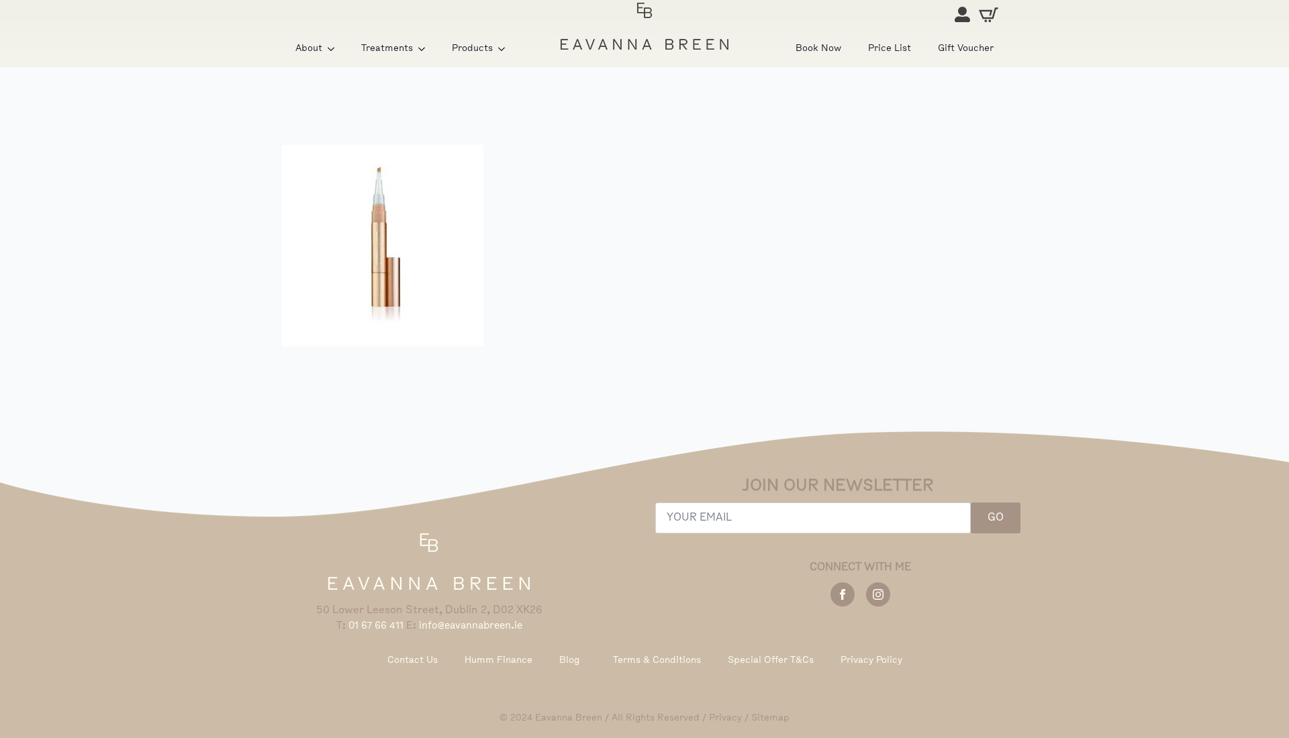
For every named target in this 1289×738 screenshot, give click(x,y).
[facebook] (842, 594)
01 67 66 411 (375, 626)
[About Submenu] (335, 49)
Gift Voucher (966, 48)
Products (472, 48)
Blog (569, 660)
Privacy (725, 718)
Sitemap (770, 718)
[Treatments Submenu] (425, 49)
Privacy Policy (871, 660)
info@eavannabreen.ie (470, 626)
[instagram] (878, 594)
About (308, 48)
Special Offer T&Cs (771, 660)
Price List (889, 48)
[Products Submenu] (505, 49)
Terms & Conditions (657, 660)
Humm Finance (498, 660)
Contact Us (412, 660)
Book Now (818, 48)
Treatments (387, 48)
